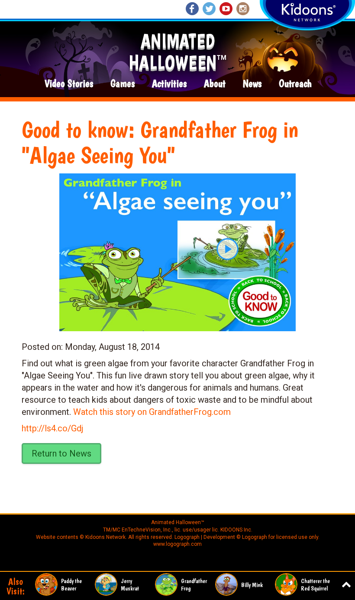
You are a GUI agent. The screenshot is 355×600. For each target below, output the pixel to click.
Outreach (295, 84)
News (252, 84)
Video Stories (69, 84)
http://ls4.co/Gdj (52, 428)
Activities (169, 84)
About (215, 84)
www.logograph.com (177, 544)
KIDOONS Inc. (236, 530)
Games (122, 84)
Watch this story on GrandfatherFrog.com (152, 412)
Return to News (61, 453)
